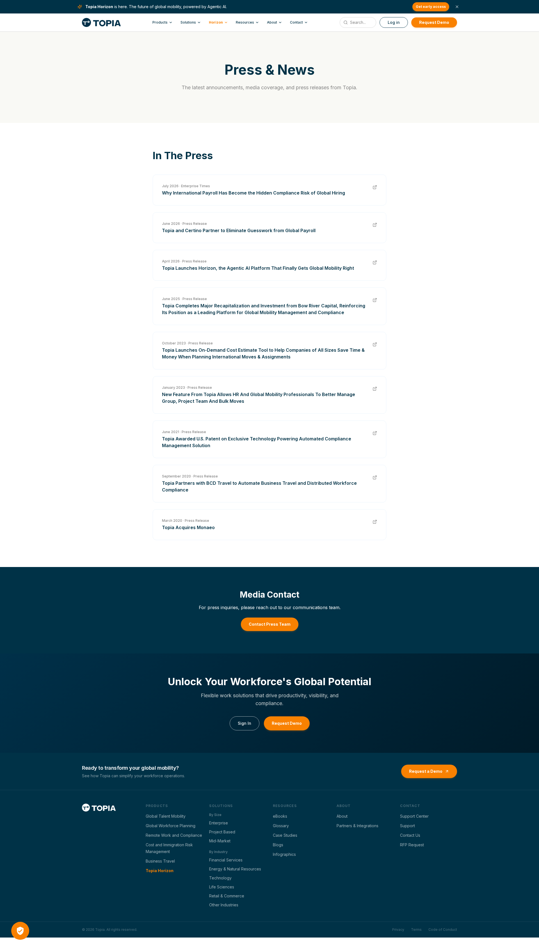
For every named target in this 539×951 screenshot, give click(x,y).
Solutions (188, 22)
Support (407, 825)
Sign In (244, 723)
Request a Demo (425, 771)
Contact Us (410, 835)
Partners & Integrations (357, 825)
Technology (220, 877)
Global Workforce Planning (170, 825)
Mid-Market (219, 840)
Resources (245, 22)
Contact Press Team (270, 624)
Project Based (222, 831)
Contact (296, 22)
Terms (416, 929)
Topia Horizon (159, 870)
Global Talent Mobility (166, 816)
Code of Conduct (442, 929)
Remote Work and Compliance (174, 835)
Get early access (431, 6)
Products (160, 22)
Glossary (281, 825)
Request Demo (434, 22)
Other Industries (223, 904)
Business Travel (160, 861)
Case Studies (285, 835)
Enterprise (218, 822)
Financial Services (226, 860)
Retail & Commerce (226, 895)
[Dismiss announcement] (457, 6)
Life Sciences (221, 886)
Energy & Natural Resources (235, 869)
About (272, 22)
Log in (394, 22)
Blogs (278, 844)
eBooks (280, 816)
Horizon (216, 22)
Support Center (414, 816)
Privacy (398, 929)
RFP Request (412, 844)
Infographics (284, 854)
